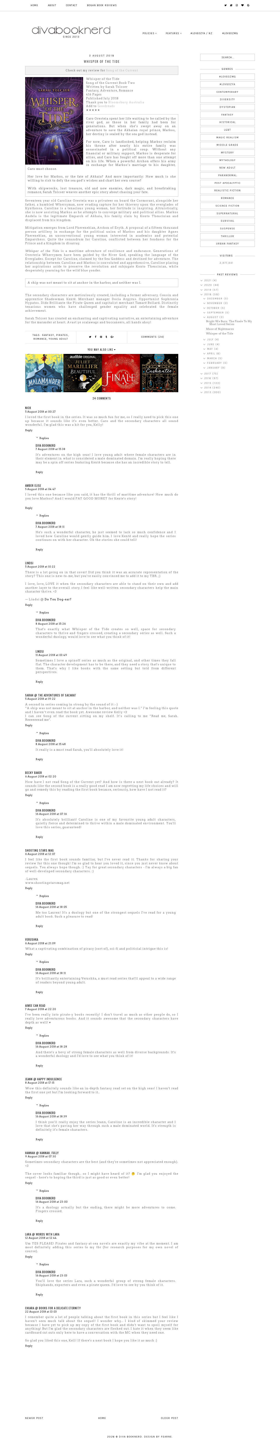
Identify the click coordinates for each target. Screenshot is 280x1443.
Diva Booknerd (46, 445)
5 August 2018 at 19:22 (40, 698)
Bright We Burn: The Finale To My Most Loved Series (229, 323)
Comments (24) (152, 337)
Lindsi (29, 563)
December (215, 298)
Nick (28, 408)
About (52, 5)
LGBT (227, 129)
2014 (208, 387)
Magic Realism (227, 137)
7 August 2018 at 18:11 (50, 526)
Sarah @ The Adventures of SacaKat (50, 695)
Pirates (62, 335)
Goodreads (106, 106)
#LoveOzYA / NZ (201, 33)
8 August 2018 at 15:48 (51, 744)
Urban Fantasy (227, 243)
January (214, 367)
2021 (208, 280)
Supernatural (227, 213)
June (211, 344)
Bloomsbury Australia (126, 102)
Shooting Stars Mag (39, 850)
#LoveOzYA (227, 84)
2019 (208, 289)
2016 (208, 378)
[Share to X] (90, 337)
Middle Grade (227, 145)
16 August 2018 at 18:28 (51, 1046)
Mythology (227, 160)
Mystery (227, 152)
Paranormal (227, 175)
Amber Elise (33, 485)
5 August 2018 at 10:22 (40, 566)
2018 (208, 294)
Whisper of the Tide (219, 333)
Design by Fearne (158, 1436)
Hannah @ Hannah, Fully (42, 1153)
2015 (208, 383)
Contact (71, 5)
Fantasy (48, 335)
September (216, 312)
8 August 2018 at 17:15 (39, 1082)
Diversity (227, 99)
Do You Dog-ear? (58, 599)
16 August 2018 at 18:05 (51, 907)
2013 (208, 392)
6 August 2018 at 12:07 (40, 854)
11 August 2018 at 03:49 (51, 655)
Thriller (227, 236)
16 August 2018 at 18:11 (51, 973)
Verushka (31, 939)
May (210, 349)
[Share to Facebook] (96, 337)
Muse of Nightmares (220, 328)
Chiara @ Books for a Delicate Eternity (53, 1308)
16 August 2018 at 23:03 (51, 1275)
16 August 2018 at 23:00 (52, 1201)
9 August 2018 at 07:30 (40, 1156)
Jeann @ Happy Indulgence (43, 1079)
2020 (208, 285)
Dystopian (227, 107)
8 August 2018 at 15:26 (51, 623)
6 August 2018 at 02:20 (40, 776)
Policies (148, 33)
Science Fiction (227, 205)
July (211, 339)
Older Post (169, 1418)
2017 (208, 373)
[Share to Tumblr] (106, 337)
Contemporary (228, 92)
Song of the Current (122, 70)
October (214, 308)
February (215, 363)
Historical (227, 122)
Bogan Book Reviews (102, 5)
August (213, 317)
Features (172, 33)
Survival (227, 221)
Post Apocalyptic (228, 183)
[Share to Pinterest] (101, 337)
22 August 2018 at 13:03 (41, 1311)
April (211, 353)
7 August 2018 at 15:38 (50, 449)
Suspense (227, 228)
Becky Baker (33, 772)
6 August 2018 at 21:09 (40, 943)
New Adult (227, 167)
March (212, 358)
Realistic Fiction (227, 190)
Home (34, 5)
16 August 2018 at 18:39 (51, 1116)
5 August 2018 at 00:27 (40, 411)
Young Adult (58, 338)
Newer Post (34, 1418)
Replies (44, 438)
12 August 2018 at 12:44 (41, 1237)
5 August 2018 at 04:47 (40, 489)
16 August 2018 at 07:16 (51, 814)
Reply (29, 430)
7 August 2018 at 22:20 (40, 1009)
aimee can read (35, 1005)
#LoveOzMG (230, 33)
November (215, 303)
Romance (40, 338)
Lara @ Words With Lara (42, 1234)
